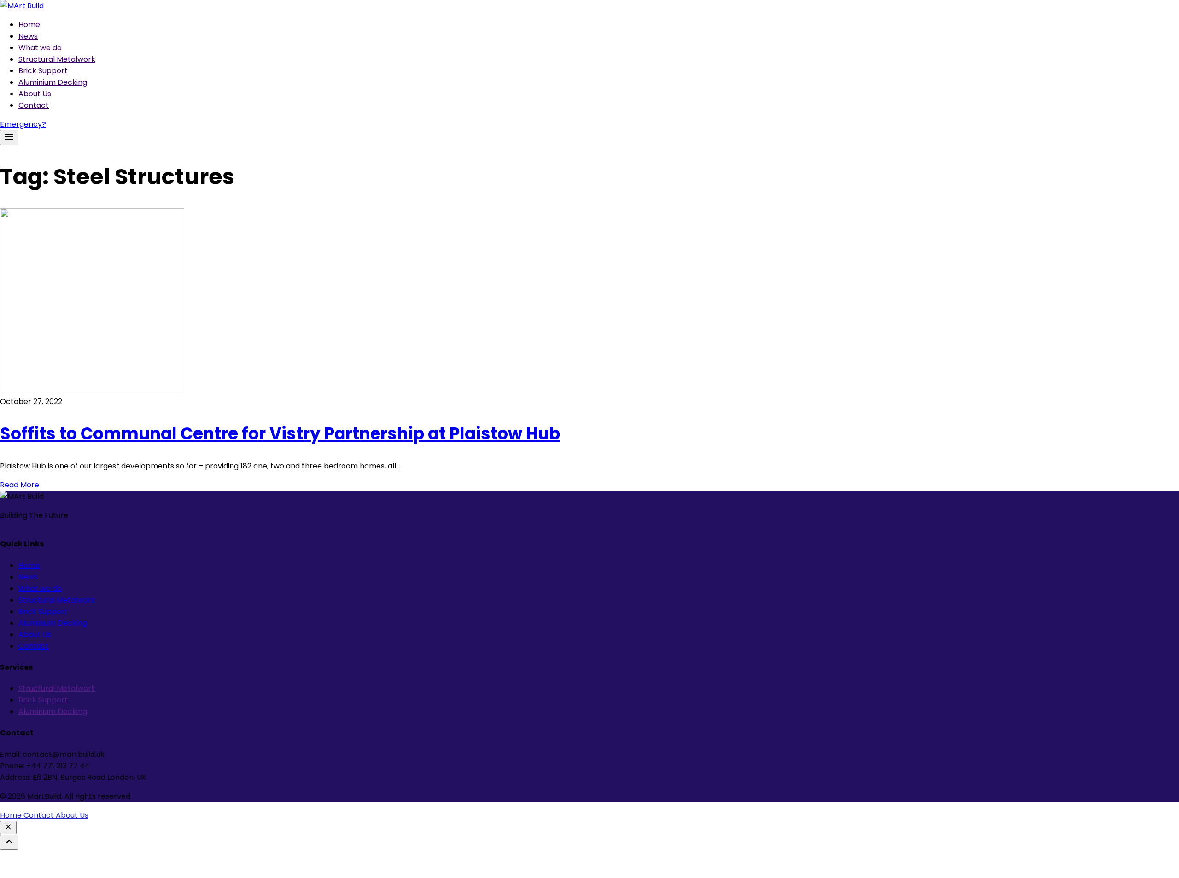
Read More (19, 485)
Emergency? (23, 124)
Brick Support (43, 70)
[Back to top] (9, 842)
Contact (33, 105)
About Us (34, 93)
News (28, 36)
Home (29, 24)
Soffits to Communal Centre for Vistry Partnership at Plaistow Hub (280, 433)
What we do (40, 47)
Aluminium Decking (52, 82)
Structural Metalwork (56, 59)
